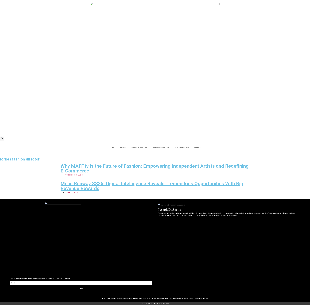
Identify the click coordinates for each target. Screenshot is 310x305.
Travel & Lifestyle (181, 147)
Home (111, 147)
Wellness (197, 147)
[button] (2, 139)
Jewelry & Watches (138, 147)
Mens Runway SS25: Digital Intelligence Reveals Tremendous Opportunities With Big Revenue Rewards (152, 186)
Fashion (122, 147)
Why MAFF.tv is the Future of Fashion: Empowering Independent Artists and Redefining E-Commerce (155, 168)
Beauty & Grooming (160, 147)
